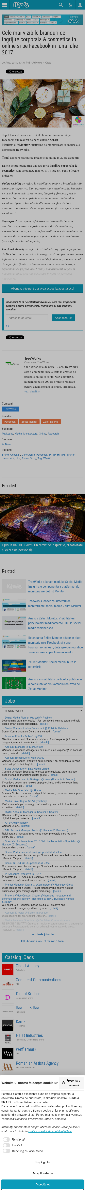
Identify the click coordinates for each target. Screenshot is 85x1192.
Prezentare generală (73, 1082)
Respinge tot (42, 1162)
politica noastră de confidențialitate (50, 1131)
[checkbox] (13, 1139)
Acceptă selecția (42, 1173)
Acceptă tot (43, 1184)
